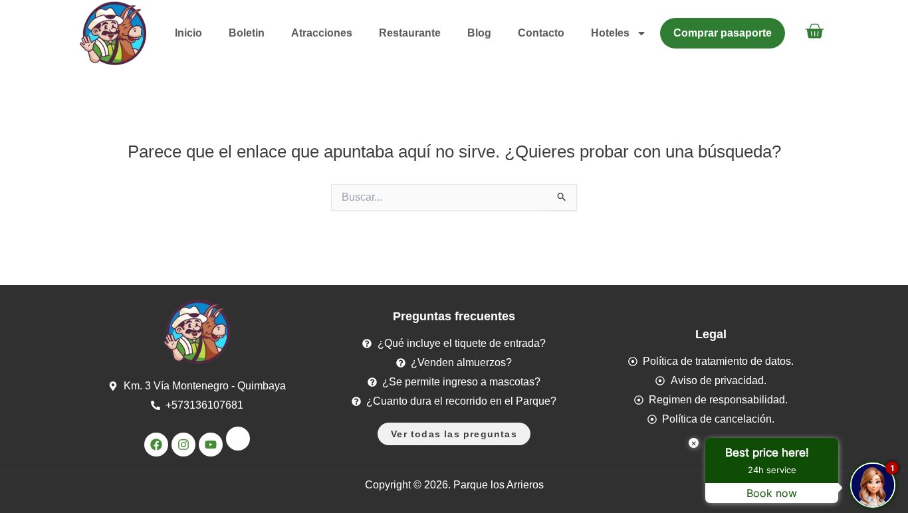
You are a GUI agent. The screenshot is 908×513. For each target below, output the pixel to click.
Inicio (188, 33)
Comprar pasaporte (722, 33)
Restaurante (410, 33)
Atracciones (321, 33)
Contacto (541, 33)
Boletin (247, 33)
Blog (479, 33)
